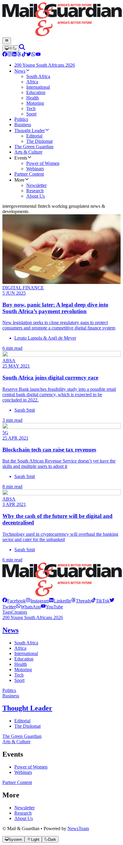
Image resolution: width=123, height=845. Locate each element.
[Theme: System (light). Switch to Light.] (10, 48)
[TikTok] (23, 54)
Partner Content (17, 782)
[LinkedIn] (14, 54)
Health (20, 664)
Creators (19, 612)
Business (10, 695)
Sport (19, 680)
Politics (9, 690)
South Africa (26, 642)
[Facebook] (4, 54)
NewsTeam (78, 828)
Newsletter (24, 807)
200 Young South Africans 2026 (32, 617)
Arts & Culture (16, 741)
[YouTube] (38, 54)
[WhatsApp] (33, 54)
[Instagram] (9, 54)
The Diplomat (27, 726)
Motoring (23, 669)
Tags (6, 612)
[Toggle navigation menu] (6, 41)
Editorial (22, 720)
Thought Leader (27, 708)
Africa (20, 648)
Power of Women (30, 766)
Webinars (23, 772)
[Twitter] (28, 54)
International (26, 653)
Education (23, 658)
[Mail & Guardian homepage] (61, 20)
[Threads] (19, 54)
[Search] (22, 48)
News (10, 630)
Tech (19, 674)
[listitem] (14, 600)
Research (23, 813)
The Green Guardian (21, 736)
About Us (23, 818)
